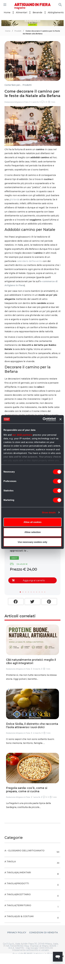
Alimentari (21, 12)
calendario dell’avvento (29, 261)
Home (7, 12)
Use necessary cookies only (32, 542)
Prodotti (18, 31)
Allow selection (32, 532)
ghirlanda (14, 199)
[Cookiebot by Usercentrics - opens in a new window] (43, 419)
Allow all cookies (32, 522)
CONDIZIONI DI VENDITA (43, 932)
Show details (49, 512)
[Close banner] (60, 419)
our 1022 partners (22, 435)
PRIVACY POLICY (16, 932)
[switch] (57, 481)
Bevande (37, 12)
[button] (16, 601)
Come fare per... (13, 85)
